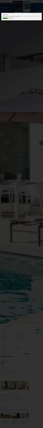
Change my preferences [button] (10, 18)
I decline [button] (6, 18)
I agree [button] (4, 18)
